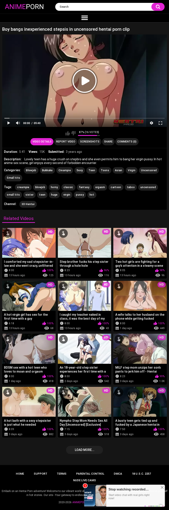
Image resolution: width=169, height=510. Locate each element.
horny (54, 187)
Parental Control (90, 473)
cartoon (116, 187)
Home (20, 473)
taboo (131, 187)
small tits (13, 194)
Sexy (80, 170)
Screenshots (89, 141)
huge (54, 194)
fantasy (84, 187)
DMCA (118, 473)
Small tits (13, 177)
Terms (61, 473)
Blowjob (31, 170)
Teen (91, 170)
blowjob (40, 187)
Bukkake (47, 170)
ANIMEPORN (79, 502)
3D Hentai (28, 204)
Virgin (131, 170)
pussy (80, 194)
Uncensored (149, 170)
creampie (23, 187)
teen (42, 194)
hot (92, 194)
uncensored (148, 187)
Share (108, 141)
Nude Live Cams (84, 480)
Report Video (65, 141)
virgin (66, 194)
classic (68, 187)
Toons (105, 170)
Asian (118, 170)
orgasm (100, 187)
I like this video (67, 133)
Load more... (84, 450)
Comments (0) (126, 141)
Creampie (65, 170)
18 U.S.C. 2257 (141, 473)
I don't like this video (73, 133)
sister (29, 194)
